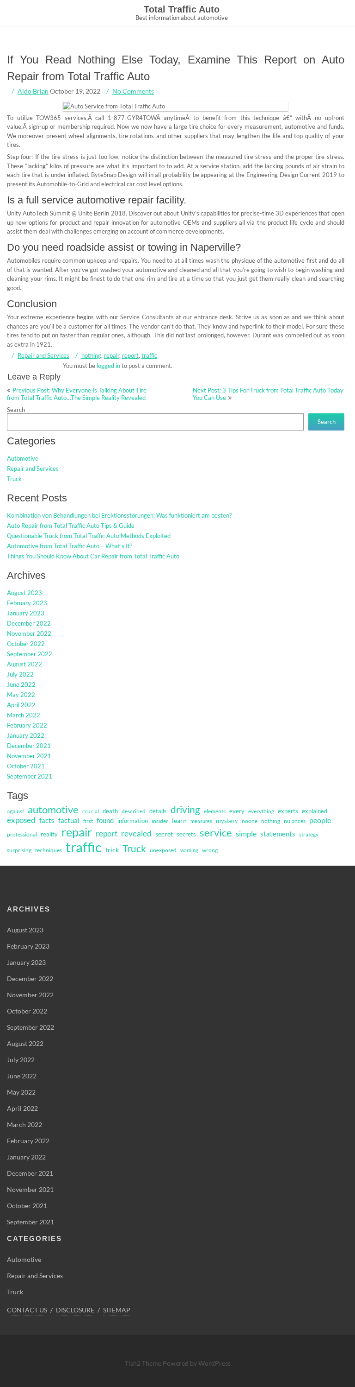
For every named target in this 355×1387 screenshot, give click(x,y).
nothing (91, 355)
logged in (108, 365)
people (320, 820)
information (132, 820)
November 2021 (29, 756)
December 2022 (29, 623)
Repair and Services (43, 355)
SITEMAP (116, 1310)
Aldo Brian (33, 91)
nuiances (295, 820)
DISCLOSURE (75, 1310)
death (110, 811)
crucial (90, 811)
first (88, 820)
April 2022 (21, 705)
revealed (136, 833)
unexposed (163, 850)
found (105, 820)
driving (185, 809)
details (158, 811)
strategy (308, 834)
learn (179, 820)
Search (16, 409)
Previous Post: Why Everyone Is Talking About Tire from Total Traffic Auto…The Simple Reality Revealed (77, 393)
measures (201, 821)
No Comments (133, 91)
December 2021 (29, 745)
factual (69, 820)
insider (160, 820)
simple (246, 833)
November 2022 (29, 633)
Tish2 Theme (144, 1363)
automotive (53, 809)
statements (277, 834)
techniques (48, 850)
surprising (19, 850)
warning (189, 850)
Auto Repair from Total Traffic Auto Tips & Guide (71, 525)
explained (314, 811)
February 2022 (27, 725)
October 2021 (26, 766)
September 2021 (29, 776)
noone (249, 820)
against (15, 811)
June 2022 (21, 684)
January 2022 (25, 735)
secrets (186, 834)
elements (215, 811)
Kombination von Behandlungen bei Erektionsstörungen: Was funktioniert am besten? (119, 515)
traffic (149, 355)
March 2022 (23, 715)
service (216, 833)
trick (112, 850)
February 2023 (27, 603)
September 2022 (29, 654)
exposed (21, 820)
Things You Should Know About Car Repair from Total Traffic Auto (93, 556)
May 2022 (21, 694)
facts (47, 820)
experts (288, 811)
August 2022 (24, 664)
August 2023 (24, 592)
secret (164, 834)
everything (261, 811)
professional (22, 834)
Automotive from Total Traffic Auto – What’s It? (69, 546)
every (237, 811)
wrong (210, 850)
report (130, 355)
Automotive (22, 458)
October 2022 (26, 643)
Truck (14, 478)
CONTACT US (27, 1310)
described (134, 811)
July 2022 (20, 674)
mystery (227, 820)
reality (49, 834)
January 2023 (25, 613)
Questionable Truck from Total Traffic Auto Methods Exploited (89, 535)
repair (111, 355)
